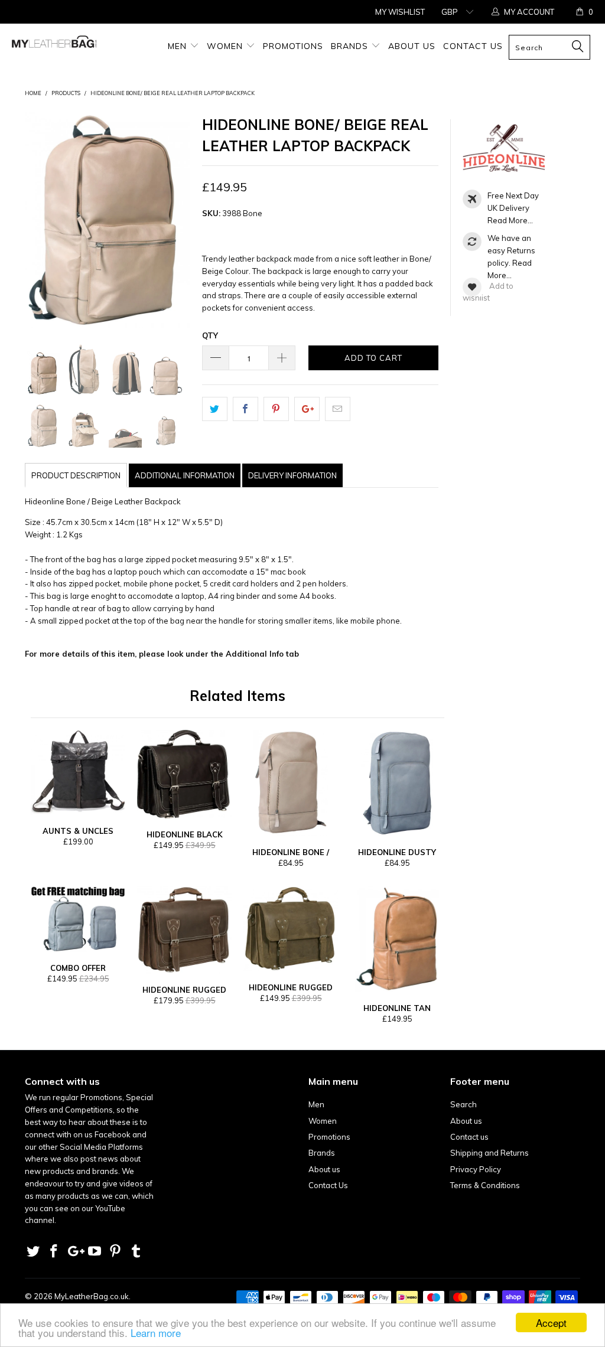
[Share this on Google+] (307, 409)
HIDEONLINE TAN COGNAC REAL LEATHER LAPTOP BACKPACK (397, 939)
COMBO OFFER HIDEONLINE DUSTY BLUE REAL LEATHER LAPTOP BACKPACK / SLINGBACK (78, 919)
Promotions (293, 46)
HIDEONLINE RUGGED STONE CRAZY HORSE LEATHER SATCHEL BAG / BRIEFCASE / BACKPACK (290, 929)
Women (226, 46)
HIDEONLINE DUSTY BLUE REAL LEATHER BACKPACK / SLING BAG (397, 783)
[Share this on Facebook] (245, 409)
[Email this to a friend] (337, 409)
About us (411, 46)
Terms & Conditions (485, 1185)
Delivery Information (292, 475)
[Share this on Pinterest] (276, 409)
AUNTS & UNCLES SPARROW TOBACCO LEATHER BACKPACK (78, 772)
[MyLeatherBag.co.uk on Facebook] (54, 1251)
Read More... (510, 220)
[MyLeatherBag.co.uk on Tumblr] (136, 1251)
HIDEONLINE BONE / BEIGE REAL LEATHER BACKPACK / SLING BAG (290, 783)
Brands (351, 46)
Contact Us (473, 46)
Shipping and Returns (489, 1152)
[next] (179, 220)
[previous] (36, 220)
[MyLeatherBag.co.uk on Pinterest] (116, 1251)
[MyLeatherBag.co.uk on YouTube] (95, 1251)
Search (463, 1104)
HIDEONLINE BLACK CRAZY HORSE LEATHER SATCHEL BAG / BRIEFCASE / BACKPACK (184, 774)
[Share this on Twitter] (214, 409)
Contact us (469, 1136)
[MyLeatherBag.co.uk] (54, 45)
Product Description (76, 475)
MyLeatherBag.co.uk (91, 1296)
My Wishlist (400, 12)
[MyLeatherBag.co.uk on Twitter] (34, 1251)
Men (179, 46)
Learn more (156, 1332)
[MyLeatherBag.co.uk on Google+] (74, 1251)
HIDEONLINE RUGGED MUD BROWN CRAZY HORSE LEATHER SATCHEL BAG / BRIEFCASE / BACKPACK (184, 930)
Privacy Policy (475, 1169)
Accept (551, 1322)
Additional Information (185, 475)
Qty (210, 335)
